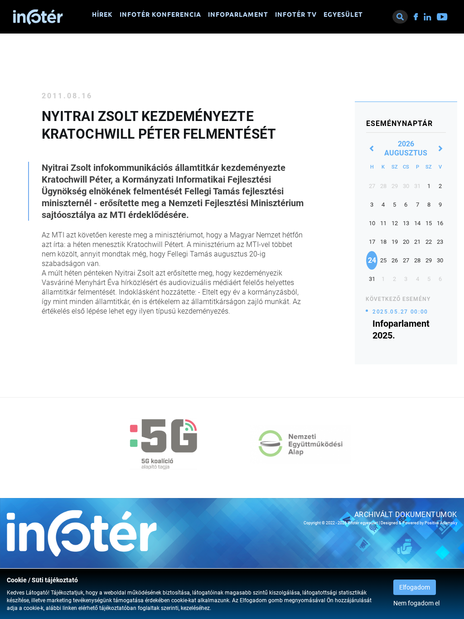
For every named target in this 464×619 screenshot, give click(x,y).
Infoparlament (238, 14)
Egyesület (343, 14)
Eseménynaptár (399, 123)
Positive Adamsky (441, 523)
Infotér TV (296, 14)
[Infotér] (38, 16)
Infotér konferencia (160, 14)
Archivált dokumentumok (405, 514)
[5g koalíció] (163, 444)
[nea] (300, 444)
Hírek (102, 14)
